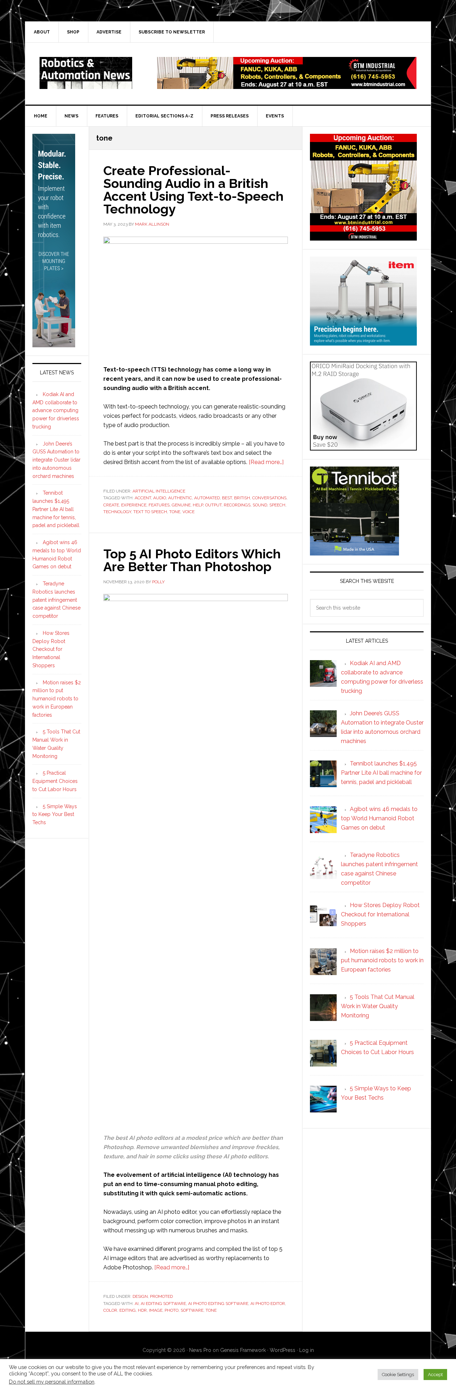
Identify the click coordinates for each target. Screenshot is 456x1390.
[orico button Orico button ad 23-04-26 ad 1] (363, 447)
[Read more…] (266, 462)
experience (133, 504)
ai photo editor (267, 1303)
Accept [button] (435, 1374)
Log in (306, 1350)
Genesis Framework (243, 1350)
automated (207, 497)
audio (159, 497)
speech (277, 504)
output (213, 504)
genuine (181, 504)
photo (171, 1310)
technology (117, 511)
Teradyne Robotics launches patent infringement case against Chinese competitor (56, 600)
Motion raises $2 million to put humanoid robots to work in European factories (56, 699)
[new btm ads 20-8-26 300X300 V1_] (363, 237)
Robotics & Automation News (86, 73)
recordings (237, 504)
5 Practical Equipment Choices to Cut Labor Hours (55, 781)
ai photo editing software (218, 1303)
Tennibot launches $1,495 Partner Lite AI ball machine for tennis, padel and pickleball (55, 509)
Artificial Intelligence (159, 491)
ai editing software (163, 1303)
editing (127, 1310)
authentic (180, 497)
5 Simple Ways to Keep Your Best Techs (54, 815)
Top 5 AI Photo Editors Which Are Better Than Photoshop (192, 560)
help (198, 504)
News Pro (200, 1350)
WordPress (282, 1350)
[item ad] (363, 342)
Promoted (161, 1296)
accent (143, 497)
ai (137, 1303)
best (227, 497)
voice (188, 511)
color (110, 1310)
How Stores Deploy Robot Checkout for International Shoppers (50, 649)
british (242, 497)
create (111, 504)
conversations (269, 497)
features (159, 504)
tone (174, 511)
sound (260, 504)
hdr (142, 1310)
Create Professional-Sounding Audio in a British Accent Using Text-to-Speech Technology (193, 189)
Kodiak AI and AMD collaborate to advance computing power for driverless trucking (55, 410)
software (192, 1310)
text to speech (150, 511)
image (155, 1310)
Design (140, 1296)
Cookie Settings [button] (398, 1374)
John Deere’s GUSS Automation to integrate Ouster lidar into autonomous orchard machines (56, 460)
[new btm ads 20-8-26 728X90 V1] (286, 85)
